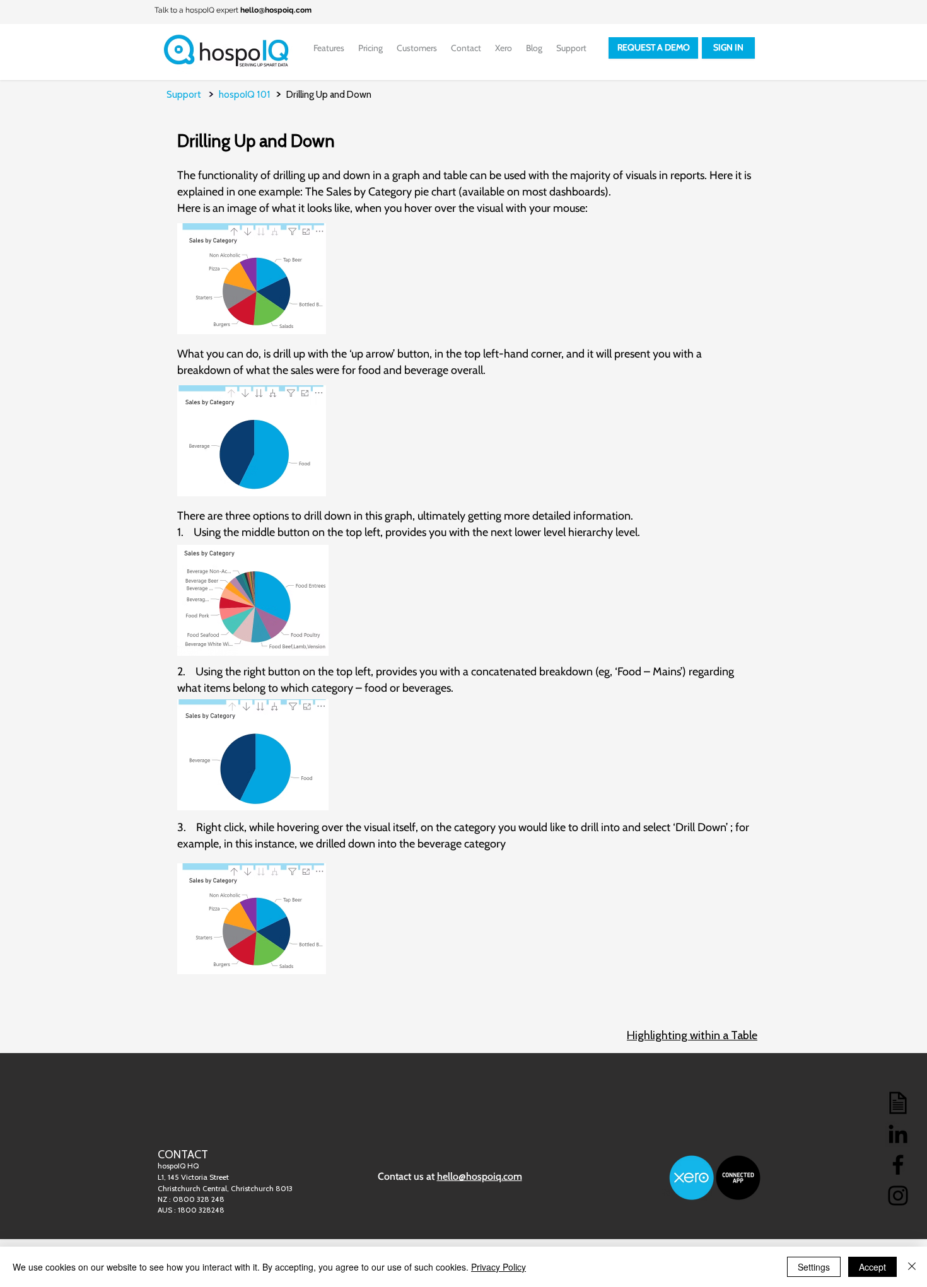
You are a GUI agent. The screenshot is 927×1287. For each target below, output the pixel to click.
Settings (814, 1267)
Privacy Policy (498, 1267)
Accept (872, 1267)
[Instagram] (898, 1195)
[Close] (911, 1267)
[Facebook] (898, 1164)
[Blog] (898, 1103)
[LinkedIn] (898, 1134)
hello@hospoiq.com (276, 10)
